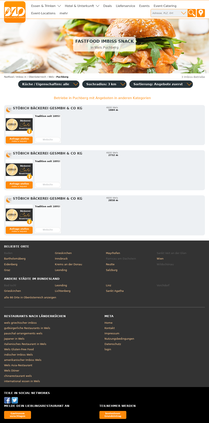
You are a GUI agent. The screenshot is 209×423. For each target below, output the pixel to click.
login (107, 349)
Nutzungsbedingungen (119, 338)
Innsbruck (61, 258)
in (15, 77)
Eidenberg (10, 264)
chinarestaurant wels (18, 375)
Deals (107, 6)
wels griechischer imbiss (20, 322)
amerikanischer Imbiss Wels (22, 359)
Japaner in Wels (14, 338)
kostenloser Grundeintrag (112, 414)
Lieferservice (125, 6)
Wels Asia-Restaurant (18, 365)
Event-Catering (165, 6)
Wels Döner (11, 370)
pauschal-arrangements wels (23, 333)
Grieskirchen (63, 253)
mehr (64, 13)
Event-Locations (43, 13)
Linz (108, 285)
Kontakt (109, 328)
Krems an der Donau (68, 264)
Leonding (61, 270)
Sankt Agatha (115, 290)
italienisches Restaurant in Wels (25, 344)
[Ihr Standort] (201, 13)
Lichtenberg (62, 290)
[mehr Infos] (19, 124)
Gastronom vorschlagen (17, 414)
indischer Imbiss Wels (18, 354)
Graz (7, 270)
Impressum (111, 333)
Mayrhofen (113, 253)
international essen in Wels (22, 381)
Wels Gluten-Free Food (19, 349)
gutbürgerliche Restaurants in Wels (27, 328)
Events (144, 6)
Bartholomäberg (15, 258)
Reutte (110, 264)
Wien (160, 258)
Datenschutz (112, 344)
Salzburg (111, 270)
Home (108, 322)
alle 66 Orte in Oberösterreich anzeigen (30, 297)
